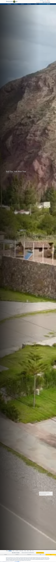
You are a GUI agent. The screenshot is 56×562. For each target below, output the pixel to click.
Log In (45, 0)
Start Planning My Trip (40, 552)
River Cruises (21, 550)
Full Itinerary (17, 554)
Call (31, 552)
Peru (7, 550)
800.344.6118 (46, 2)
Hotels (28, 550)
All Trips (10, 550)
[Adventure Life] (12, 1)
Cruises (13, 550)
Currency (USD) (41, 0)
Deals (30, 550)
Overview (5, 554)
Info (32, 550)
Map (40, 554)
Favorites (48, 0)
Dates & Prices (29, 554)
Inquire (51, 554)
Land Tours (16, 550)
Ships (25, 550)
